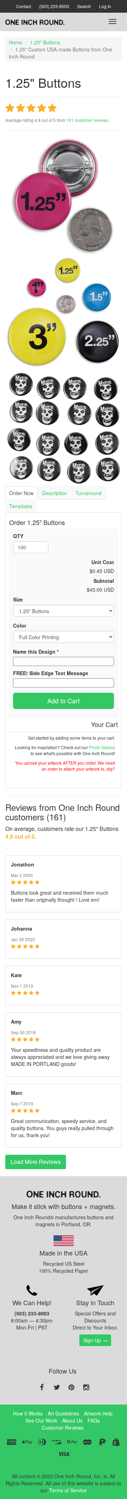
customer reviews (87, 120)
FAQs (93, 1420)
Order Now (21, 492)
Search (84, 6)
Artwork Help (98, 1413)
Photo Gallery (102, 747)
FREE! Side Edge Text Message (50, 673)
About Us (72, 1420)
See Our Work (41, 1420)
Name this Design (36, 651)
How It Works (28, 1413)
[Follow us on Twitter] (57, 1387)
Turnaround (88, 492)
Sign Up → (95, 1340)
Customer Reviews (63, 1427)
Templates (20, 506)
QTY (18, 535)
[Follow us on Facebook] (42, 1387)
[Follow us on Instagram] (86, 1387)
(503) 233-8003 (54, 6)
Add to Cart (63, 700)
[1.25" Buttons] (63, 195)
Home (15, 42)
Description (54, 492)
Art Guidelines (63, 1413)
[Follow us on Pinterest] (72, 1387)
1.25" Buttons (45, 42)
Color (19, 625)
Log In (105, 6)
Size (18, 599)
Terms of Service (68, 1490)
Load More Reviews (36, 1162)
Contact (23, 6)
